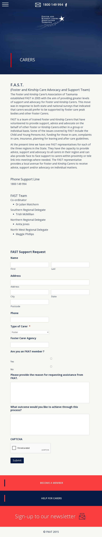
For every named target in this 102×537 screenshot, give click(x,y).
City (13, 296)
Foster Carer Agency (23, 338)
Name (14, 258)
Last (53, 268)
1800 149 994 (53, 4)
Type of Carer (20, 326)
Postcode (15, 306)
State (54, 296)
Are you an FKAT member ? (27, 351)
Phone (14, 313)
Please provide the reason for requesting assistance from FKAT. (46, 376)
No (12, 369)
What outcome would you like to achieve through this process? (44, 408)
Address (15, 276)
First (13, 268)
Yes (12, 361)
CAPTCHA (16, 439)
